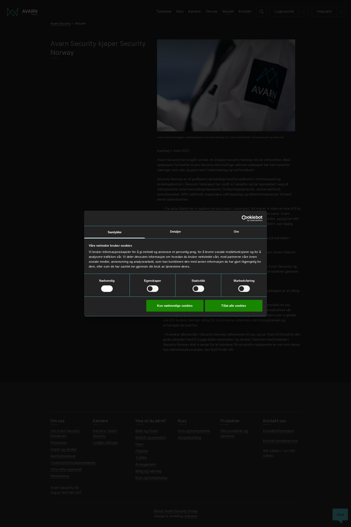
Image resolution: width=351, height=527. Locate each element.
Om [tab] (236, 231)
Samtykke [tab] (115, 232)
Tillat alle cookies (233, 305)
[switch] (152, 288)
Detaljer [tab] (175, 231)
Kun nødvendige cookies (175, 305)
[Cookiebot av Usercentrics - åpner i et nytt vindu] (244, 218)
